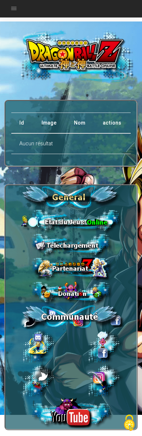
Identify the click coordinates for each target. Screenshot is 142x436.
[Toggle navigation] (14, 9)
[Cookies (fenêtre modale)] (129, 423)
